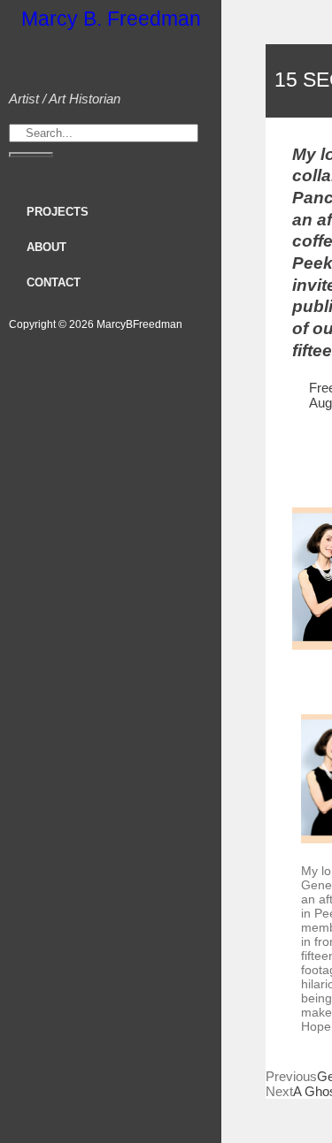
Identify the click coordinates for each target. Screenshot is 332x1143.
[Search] (31, 154)
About (46, 247)
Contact (54, 282)
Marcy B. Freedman (111, 18)
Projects (58, 211)
